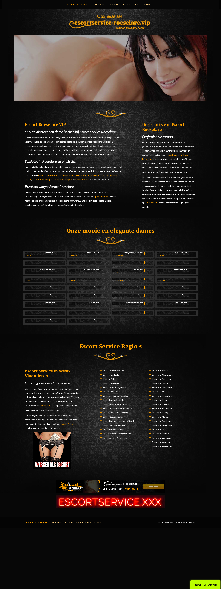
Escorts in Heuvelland (162, 396)
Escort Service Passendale (115, 412)
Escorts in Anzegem (63, 179)
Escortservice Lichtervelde (115, 396)
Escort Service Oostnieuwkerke (118, 408)
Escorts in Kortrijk (160, 412)
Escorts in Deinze (160, 383)
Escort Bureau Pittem (113, 417)
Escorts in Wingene (161, 442)
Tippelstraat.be (100, 196)
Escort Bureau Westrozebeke (117, 433)
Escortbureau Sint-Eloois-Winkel (118, 421)
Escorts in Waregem (161, 438)
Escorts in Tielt (159, 429)
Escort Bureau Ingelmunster (89, 175)
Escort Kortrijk (82, 179)
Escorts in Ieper (159, 400)
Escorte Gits (109, 379)
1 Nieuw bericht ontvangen (205, 584)
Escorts (113, 4)
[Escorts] (110, 486)
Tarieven (98, 4)
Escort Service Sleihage (114, 425)
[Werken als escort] (52, 450)
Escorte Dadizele (111, 374)
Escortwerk (130, 4)
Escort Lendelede (46, 175)
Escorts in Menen (160, 417)
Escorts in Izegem (160, 404)
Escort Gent (158, 391)
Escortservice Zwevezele (115, 438)
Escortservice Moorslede (115, 404)
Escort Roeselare (77, 4)
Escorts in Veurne (160, 433)
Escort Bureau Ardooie (113, 370)
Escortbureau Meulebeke (115, 400)
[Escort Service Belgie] (110, 501)
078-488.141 (151, 202)
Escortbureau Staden (113, 429)
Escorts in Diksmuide (65, 175)
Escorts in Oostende (162, 421)
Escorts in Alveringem (42, 179)
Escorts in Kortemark (162, 408)
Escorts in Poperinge (162, 425)
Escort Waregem (68, 424)
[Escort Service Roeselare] (110, 24)
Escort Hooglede (111, 383)
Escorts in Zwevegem (162, 446)
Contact (148, 4)
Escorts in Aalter (160, 370)
